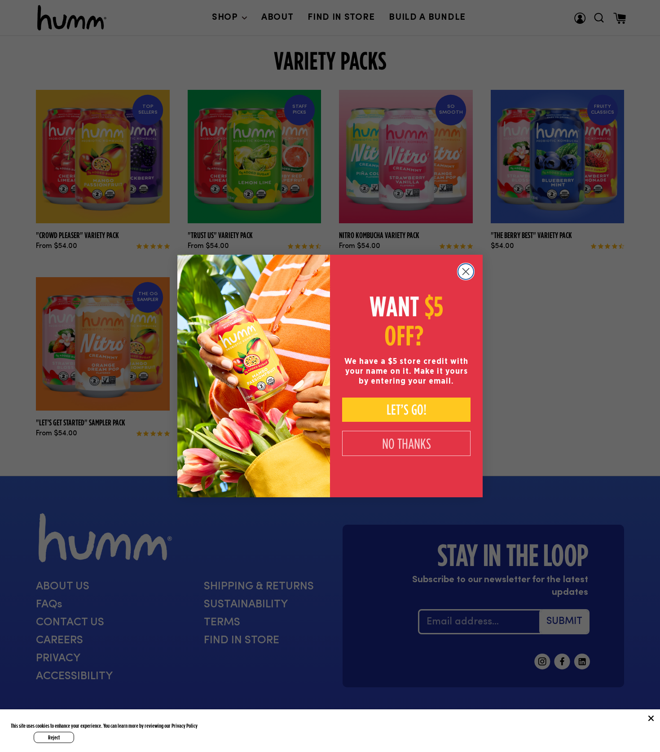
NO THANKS (406, 443)
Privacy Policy (185, 726)
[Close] (651, 718)
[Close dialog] (466, 271)
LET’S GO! (407, 409)
